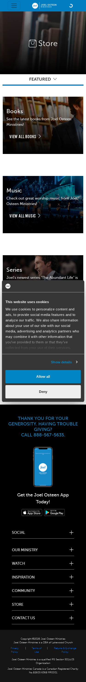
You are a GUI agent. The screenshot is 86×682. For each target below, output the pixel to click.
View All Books (23, 137)
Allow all (43, 376)
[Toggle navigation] (14, 5)
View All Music (23, 216)
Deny (43, 392)
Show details (61, 362)
